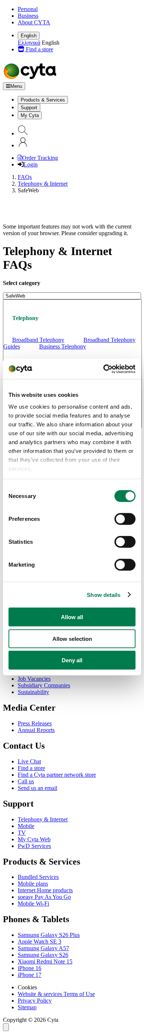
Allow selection (72, 638)
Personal (28, 9)
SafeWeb (15, 296)
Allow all (72, 617)
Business (28, 16)
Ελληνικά (29, 42)
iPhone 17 (29, 975)
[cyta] (31, 79)
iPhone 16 (29, 968)
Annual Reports (36, 730)
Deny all (72, 660)
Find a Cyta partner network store (57, 775)
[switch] (125, 519)
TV (22, 832)
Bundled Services (38, 877)
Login (31, 164)
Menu (16, 86)
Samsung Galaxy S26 (43, 955)
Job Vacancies (34, 679)
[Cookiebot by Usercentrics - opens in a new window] (104, 369)
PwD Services (34, 846)
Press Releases (35, 723)
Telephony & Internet (43, 184)
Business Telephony (62, 346)
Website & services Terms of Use (56, 994)
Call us (26, 781)
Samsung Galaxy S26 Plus (49, 935)
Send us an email (37, 788)
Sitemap (27, 1007)
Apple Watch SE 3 (39, 941)
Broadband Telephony (38, 340)
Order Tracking (40, 158)
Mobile (26, 826)
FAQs (25, 177)
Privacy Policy (35, 1000)
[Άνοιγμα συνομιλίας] (6, 1027)
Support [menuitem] (29, 107)
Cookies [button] (27, 987)
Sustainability (33, 692)
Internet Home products (45, 890)
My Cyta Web (34, 839)
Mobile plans (33, 883)
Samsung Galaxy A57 (43, 948)
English (29, 35)
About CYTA (34, 22)
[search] (23, 133)
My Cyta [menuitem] (30, 115)
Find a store (38, 49)
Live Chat (29, 761)
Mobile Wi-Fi (33, 903)
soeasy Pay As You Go (44, 897)
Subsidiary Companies (44, 685)
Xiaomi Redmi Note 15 (45, 961)
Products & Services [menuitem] (43, 100)
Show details (103, 594)
